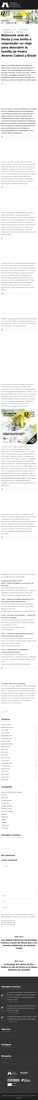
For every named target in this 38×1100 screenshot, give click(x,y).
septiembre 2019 (7, 744)
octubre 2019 (5, 741)
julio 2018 (4, 771)
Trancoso (4, 828)
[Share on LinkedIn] (23, 846)
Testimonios (5, 825)
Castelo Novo (5, 803)
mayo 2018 (5, 777)
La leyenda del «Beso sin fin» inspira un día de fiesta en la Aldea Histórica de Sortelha (21, 1018)
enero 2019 (5, 760)
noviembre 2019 (6, 738)
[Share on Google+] (19, 846)
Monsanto (4, 817)
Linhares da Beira (7, 811)
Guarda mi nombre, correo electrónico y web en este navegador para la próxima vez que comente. (18, 916)
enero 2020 (5, 733)
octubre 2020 (6, 724)
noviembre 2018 (6, 763)
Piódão (3, 820)
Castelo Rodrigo (6, 806)
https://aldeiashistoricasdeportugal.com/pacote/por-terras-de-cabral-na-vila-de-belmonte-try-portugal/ (19, 480)
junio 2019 (4, 752)
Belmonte (20, 32)
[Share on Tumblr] (27, 846)
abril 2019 (4, 755)
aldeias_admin (8, 32)
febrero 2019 (5, 758)
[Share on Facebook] (11, 846)
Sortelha (4, 822)
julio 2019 (4, 749)
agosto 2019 (5, 747)
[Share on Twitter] (15, 846)
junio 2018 (4, 774)
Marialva (4, 814)
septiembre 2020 (7, 727)
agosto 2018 (5, 769)
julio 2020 (4, 730)
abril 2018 (4, 780)
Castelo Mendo (6, 800)
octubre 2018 (5, 766)
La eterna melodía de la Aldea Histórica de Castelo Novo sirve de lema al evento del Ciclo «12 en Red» (21, 1008)
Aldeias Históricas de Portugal (11, 792)
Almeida (4, 795)
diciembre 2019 (6, 735)
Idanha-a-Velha (6, 809)
